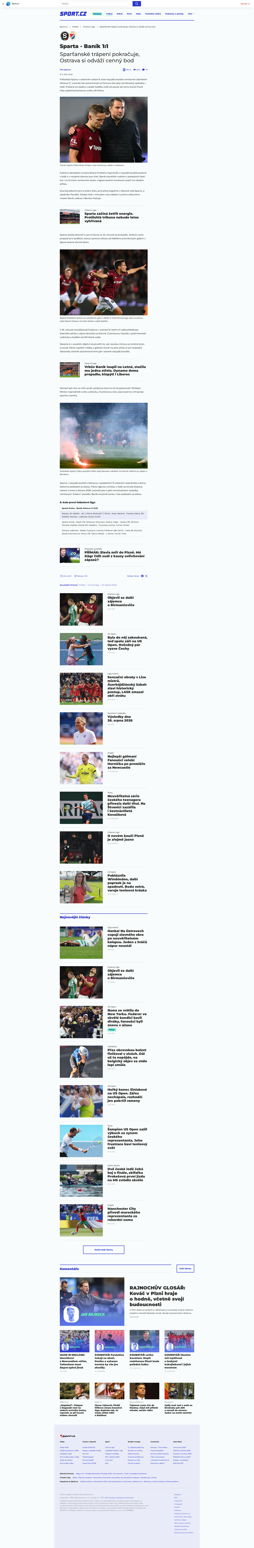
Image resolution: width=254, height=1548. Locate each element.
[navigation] (3, 4)
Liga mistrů (113, 674)
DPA (106, 1498)
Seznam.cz (245, 4)
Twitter (177, 1507)
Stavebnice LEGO (100, 1482)
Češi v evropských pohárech (135, 1474)
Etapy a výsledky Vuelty (91, 1451)
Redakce (177, 1494)
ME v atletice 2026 (112, 1457)
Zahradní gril (145, 1478)
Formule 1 (109, 1460)
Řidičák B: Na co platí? (182, 1457)
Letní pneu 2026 (179, 1447)
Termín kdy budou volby (69, 1457)
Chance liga (109, 1447)
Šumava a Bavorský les (160, 1454)
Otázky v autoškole (180, 1460)
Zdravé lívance (133, 1454)
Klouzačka (116, 1478)
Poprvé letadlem (157, 1451)
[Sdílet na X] (146, 576)
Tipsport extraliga (112, 1454)
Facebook (178, 1501)
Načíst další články (104, 1250)
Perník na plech (134, 1463)
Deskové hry (137, 1482)
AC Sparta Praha (109, 585)
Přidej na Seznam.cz (182, 1514)
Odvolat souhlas (180, 1529)
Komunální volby (66, 1463)
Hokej (119, 14)
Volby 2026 (64, 1447)
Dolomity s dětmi (157, 1463)
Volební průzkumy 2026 (69, 1451)
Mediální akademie (181, 1526)
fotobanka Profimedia (124, 1498)
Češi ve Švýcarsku (158, 1457)
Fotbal (109, 14)
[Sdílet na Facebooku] (142, 576)
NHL (107, 1463)
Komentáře (69, 1269)
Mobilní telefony (86, 1482)
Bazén (75, 1478)
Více (190, 14)
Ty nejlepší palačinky (136, 1447)
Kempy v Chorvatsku (159, 1447)
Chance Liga (90, 210)
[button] (104, 130)
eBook (128, 70)
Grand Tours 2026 (89, 1463)
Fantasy (97, 14)
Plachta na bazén (85, 1478)
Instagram (178, 1504)
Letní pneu (127, 1482)
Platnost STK (178, 1463)
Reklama (177, 1510)
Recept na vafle (134, 1460)
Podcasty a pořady (174, 14)
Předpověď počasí (92, 1474)
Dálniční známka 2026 (182, 1451)
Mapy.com (80, 1474)
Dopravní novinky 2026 (182, 1454)
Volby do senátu (66, 1460)
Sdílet (138, 70)
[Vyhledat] (137, 3)
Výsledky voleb (66, 1454)
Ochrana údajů (180, 1520)
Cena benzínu (118, 1474)
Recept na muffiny (135, 1451)
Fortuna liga (93, 585)
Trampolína (97, 1478)
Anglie (111, 753)
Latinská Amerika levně (160, 1460)
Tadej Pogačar (88, 1457)
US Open (112, 634)
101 (147, 70)
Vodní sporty (114, 1165)
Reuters (112, 1498)
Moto (138, 14)
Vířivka (154, 1478)
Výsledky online (153, 14)
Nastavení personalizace (183, 1533)
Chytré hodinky (158, 1482)
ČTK (61, 70)
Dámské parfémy (115, 1482)
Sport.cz (67, 70)
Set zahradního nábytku (130, 1478)
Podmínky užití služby (183, 1517)
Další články (185, 1268)
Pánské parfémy (172, 1482)
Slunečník (107, 1478)
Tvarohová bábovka (136, 1457)
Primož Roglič (88, 1460)
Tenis (129, 14)
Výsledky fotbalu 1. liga (114, 1451)
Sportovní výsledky (117, 713)
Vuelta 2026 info (88, 1447)
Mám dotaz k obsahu (182, 1523)
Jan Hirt (85, 1454)
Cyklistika (112, 1046)
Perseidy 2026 (106, 1474)
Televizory (147, 1482)
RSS (175, 1498)
